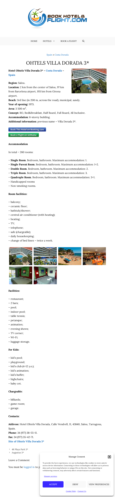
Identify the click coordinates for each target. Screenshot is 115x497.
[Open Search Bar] (83, 41)
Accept (53, 484)
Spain (49, 54)
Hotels (47, 41)
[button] (109, 456)
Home (34, 41)
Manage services (50, 476)
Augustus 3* (18, 452)
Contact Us (82, 491)
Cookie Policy (71, 491)
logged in (29, 467)
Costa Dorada (62, 54)
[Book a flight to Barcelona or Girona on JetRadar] (23, 136)
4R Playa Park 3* (20, 449)
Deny (75, 484)
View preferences (99, 484)
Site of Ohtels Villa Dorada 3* (26, 441)
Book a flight (69, 41)
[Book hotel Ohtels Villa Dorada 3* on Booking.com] (27, 130)
